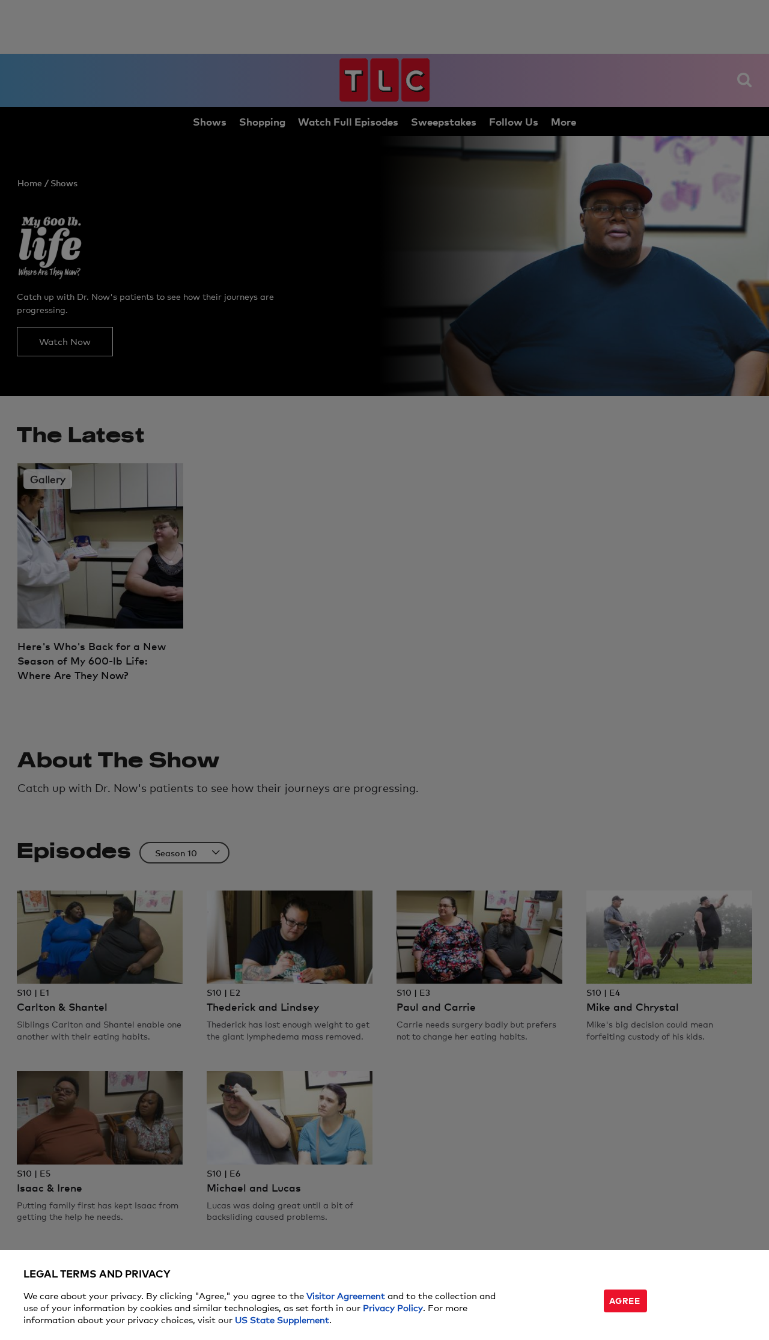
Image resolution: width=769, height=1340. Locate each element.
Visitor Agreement (345, 1295)
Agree (624, 1300)
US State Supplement (282, 1319)
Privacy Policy (393, 1307)
